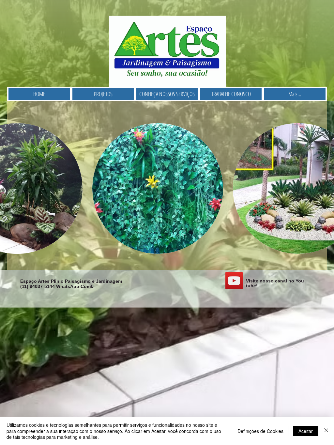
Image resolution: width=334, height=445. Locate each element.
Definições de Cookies (260, 431)
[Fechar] (326, 431)
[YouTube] (234, 280)
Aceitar (305, 431)
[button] (157, 188)
